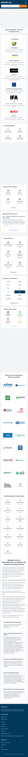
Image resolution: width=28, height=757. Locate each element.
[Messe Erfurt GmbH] (20, 423)
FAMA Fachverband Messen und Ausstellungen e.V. (12, 735)
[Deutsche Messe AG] (20, 385)
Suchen (24, 6)
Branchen (3, 721)
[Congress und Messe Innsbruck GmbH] (7, 472)
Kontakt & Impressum (5, 742)
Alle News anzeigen (13, 230)
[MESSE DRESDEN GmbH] (7, 423)
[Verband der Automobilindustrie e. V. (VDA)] (20, 460)
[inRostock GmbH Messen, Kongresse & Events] (7, 460)
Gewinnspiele (4, 717)
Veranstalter (3, 724)
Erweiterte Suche (14, 303)
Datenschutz (3, 744)
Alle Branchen (13, 272)
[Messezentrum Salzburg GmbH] (7, 485)
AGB (2, 747)
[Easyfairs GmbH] (20, 398)
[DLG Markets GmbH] (7, 398)
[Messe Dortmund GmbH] (20, 410)
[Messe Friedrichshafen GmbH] (20, 435)
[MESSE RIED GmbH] (20, 472)
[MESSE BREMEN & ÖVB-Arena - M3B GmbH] (7, 410)
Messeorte (3, 726)
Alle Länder (13, 207)
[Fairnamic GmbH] (7, 447)
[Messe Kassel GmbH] (20, 447)
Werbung (3, 731)
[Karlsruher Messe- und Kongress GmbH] (7, 435)
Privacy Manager (4, 749)
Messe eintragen (4, 728)
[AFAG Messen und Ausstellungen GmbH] (7, 385)
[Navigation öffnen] (25, 2)
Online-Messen (4, 719)
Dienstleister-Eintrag (5, 733)
